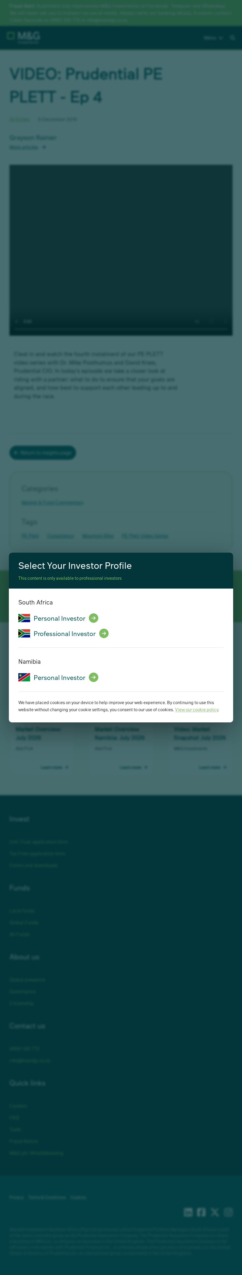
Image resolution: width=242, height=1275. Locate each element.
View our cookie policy (196, 709)
